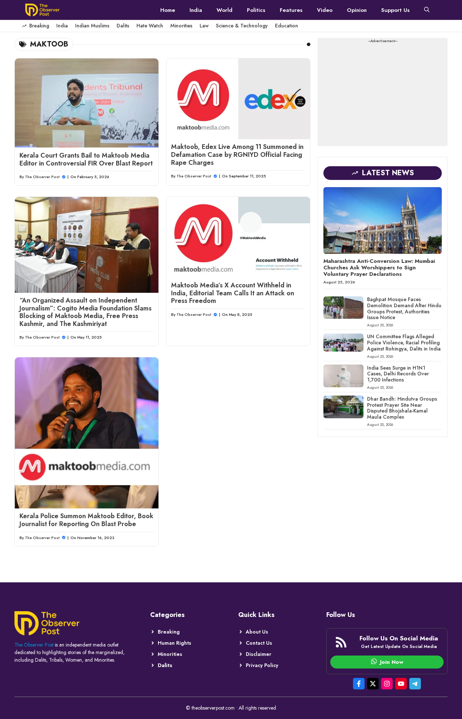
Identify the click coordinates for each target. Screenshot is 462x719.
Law (204, 25)
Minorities (181, 25)
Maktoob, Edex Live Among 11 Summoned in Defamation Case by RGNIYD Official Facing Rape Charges (237, 154)
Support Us (395, 10)
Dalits (123, 25)
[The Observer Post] (42, 10)
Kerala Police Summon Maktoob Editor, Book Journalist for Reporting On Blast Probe (86, 520)
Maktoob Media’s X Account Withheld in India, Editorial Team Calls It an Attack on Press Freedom (232, 293)
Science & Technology (242, 25)
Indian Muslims (92, 25)
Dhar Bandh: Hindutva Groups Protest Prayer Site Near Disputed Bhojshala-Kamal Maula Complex (402, 407)
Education (286, 25)
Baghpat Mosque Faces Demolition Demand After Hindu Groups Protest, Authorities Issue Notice (404, 308)
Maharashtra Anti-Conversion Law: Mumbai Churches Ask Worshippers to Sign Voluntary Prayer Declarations (379, 267)
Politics (256, 10)
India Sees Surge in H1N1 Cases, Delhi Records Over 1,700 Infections (398, 373)
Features (291, 10)
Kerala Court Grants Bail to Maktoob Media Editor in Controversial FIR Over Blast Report (86, 159)
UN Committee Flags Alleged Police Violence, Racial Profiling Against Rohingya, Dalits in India (404, 342)
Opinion (357, 10)
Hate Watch (149, 25)
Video (324, 10)
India (195, 10)
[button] (427, 10)
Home (167, 10)
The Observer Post (42, 177)
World (224, 10)
